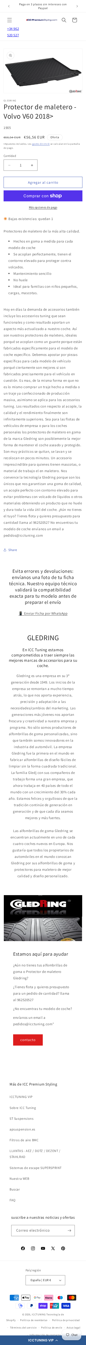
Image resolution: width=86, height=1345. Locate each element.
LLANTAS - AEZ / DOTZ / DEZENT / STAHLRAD (35, 1154)
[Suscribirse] (69, 1230)
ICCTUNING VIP (21, 1097)
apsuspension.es (22, 1129)
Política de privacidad (66, 1320)
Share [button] (12, 550)
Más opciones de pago (43, 207)
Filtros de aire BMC (24, 1140)
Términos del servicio (23, 1327)
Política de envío (51, 1327)
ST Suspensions (21, 1118)
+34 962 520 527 (13, 31)
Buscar (15, 1189)
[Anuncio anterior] (9, 6)
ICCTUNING (39, 1314)
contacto (28, 1039)
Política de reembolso (34, 1320)
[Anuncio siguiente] (77, 6)
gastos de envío (41, 143)
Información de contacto (45, 1335)
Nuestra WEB (19, 1178)
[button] (43, 1340)
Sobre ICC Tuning (23, 1108)
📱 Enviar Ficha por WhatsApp (42, 613)
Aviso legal (74, 1327)
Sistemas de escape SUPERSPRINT (36, 1168)
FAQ (13, 1200)
